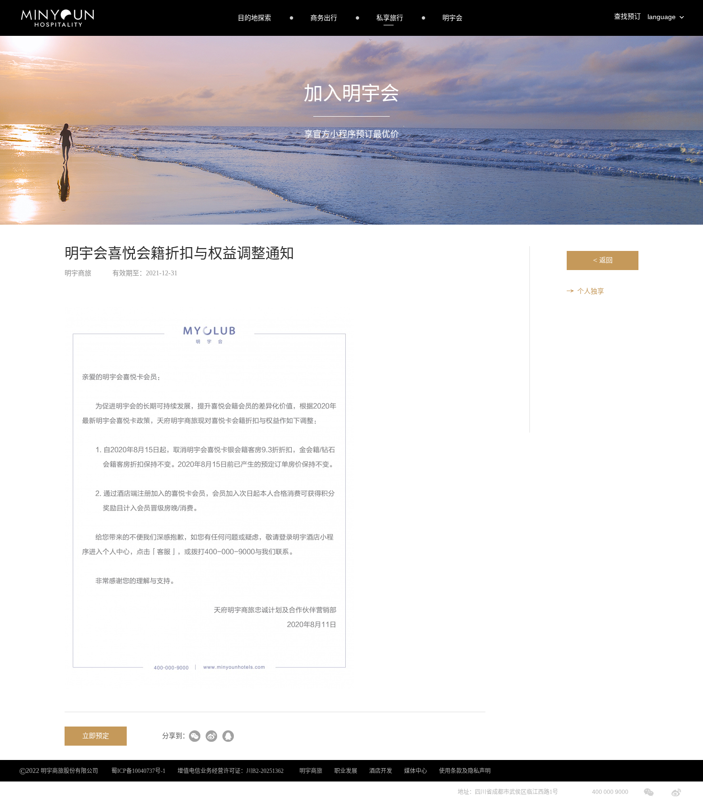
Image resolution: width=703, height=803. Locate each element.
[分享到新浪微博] (211, 736)
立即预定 (95, 735)
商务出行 (323, 18)
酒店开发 (380, 771)
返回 (603, 260)
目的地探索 (254, 18)
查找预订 (627, 16)
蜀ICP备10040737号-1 (138, 771)
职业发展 (345, 771)
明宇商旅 (310, 771)
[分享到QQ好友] (228, 736)
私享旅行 (389, 18)
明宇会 (452, 18)
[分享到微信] (194, 736)
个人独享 (590, 291)
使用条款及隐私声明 (465, 771)
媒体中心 (415, 771)
